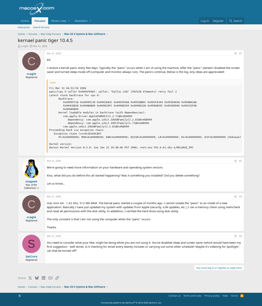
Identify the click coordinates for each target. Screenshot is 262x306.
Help (225, 295)
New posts (24, 27)
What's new (58, 21)
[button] (69, 20)
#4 (240, 236)
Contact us (174, 295)
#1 (240, 53)
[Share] (235, 53)
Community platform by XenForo (131, 302)
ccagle (24, 46)
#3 (240, 196)
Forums (40, 21)
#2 (240, 160)
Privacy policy (212, 295)
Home (25, 21)
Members (81, 21)
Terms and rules (192, 295)
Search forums (41, 27)
